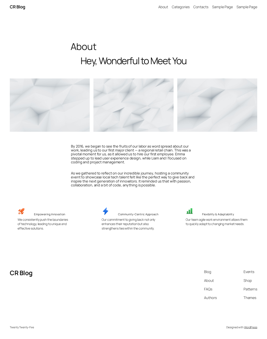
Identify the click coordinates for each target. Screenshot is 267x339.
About (163, 6)
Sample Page (222, 6)
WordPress (250, 327)
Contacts (200, 6)
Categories (180, 6)
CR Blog (17, 7)
